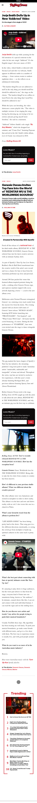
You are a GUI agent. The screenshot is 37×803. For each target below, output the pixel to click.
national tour (26, 245)
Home (3, 11)
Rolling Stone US (13, 141)
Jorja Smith (7, 54)
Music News (15, 11)
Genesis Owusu (17, 667)
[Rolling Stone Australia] (18, 6)
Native (15, 669)
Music (9, 11)
